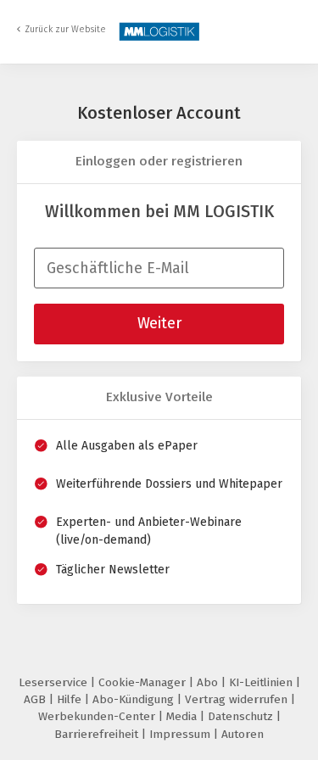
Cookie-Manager (143, 682)
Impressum (181, 734)
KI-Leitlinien (262, 682)
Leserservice (55, 682)
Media (183, 716)
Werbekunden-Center (98, 716)
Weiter (159, 323)
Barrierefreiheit (98, 734)
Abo (209, 682)
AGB (36, 699)
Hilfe (71, 699)
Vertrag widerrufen (238, 699)
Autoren (242, 734)
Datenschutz (242, 716)
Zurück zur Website (65, 29)
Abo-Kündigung (134, 699)
